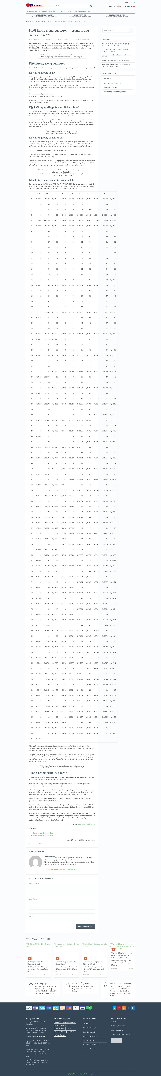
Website (31, 916)
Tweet (31, 844)
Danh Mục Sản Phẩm (48, 11)
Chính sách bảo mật (88, 1040)
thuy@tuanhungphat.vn (117, 92)
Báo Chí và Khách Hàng (83, 11)
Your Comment (34, 883)
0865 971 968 (112, 87)
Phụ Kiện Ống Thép (61, 1025)
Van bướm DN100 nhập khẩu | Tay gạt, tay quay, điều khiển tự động (116, 65)
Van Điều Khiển (60, 1032)
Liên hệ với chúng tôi (89, 1049)
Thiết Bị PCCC (59, 1028)
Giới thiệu (86, 1023)
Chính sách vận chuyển (89, 1028)
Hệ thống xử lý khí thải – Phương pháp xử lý (36, 963)
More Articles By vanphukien (62, 869)
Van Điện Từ (71, 1032)
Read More (47, 975)
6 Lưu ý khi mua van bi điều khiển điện (115, 61)
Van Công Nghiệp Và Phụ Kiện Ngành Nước (75, 1074)
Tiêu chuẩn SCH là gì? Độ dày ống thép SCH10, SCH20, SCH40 (115, 44)
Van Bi (69, 1028)
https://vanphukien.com (86, 824)
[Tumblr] (128, 1008)
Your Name (33, 899)
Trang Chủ (33, 11)
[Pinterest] (119, 1008)
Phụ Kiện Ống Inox (69, 1022)
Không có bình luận (82, 39)
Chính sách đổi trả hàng (90, 1036)
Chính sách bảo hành (89, 1032)
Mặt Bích (58, 1022)
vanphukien (35, 39)
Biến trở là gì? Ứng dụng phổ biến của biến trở (93, 963)
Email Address (34, 908)
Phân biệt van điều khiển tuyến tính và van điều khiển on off (116, 56)
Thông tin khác (125, 2)
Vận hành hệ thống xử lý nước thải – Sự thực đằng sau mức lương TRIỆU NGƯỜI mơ (121, 955)
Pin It (40, 844)
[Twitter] (114, 1008)
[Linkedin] (133, 1008)
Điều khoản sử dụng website (91, 1044)
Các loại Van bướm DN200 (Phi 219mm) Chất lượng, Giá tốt (116, 50)
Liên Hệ (70, 11)
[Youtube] (124, 1008)
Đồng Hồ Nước (60, 1035)
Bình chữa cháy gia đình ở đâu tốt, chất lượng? (65, 963)
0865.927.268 (119, 1030)
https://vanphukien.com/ (39, 1036)
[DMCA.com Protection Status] (116, 1043)
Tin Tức (133, 2)
